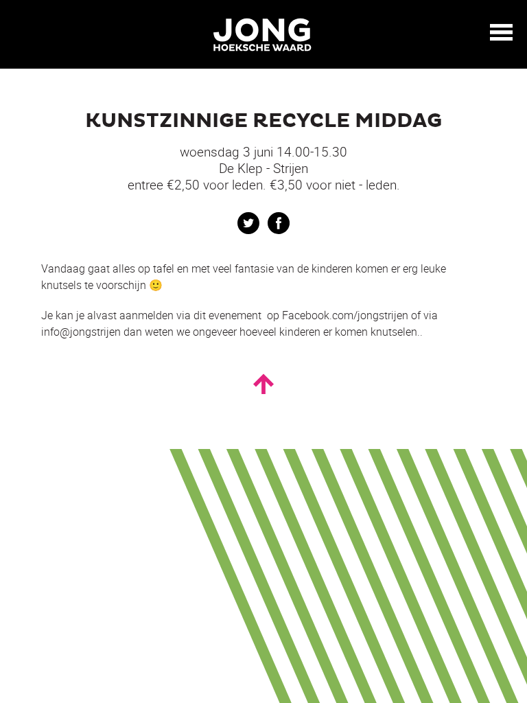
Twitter (248, 223)
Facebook (279, 223)
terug (20, 33)
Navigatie (501, 32)
